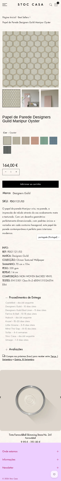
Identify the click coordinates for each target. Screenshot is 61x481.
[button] (11, 98)
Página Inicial (9, 17)
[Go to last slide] (7, 59)
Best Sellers (23, 17)
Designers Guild (21, 193)
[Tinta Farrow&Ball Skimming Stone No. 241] (30, 400)
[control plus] (17, 172)
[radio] (7, 141)
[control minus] (5, 172)
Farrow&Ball (30, 438)
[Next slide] (53, 59)
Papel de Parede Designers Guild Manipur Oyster (27, 22)
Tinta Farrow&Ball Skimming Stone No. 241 (30, 435)
